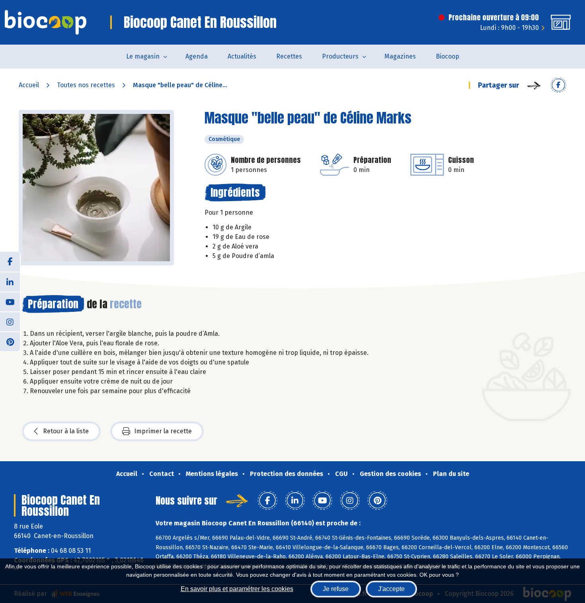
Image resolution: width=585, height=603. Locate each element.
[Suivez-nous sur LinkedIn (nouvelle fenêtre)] (10, 282)
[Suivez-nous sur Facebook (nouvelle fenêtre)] (10, 262)
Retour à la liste (66, 431)
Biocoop (447, 56)
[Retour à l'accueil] (45, 22)
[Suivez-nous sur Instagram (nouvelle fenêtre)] (10, 321)
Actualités (242, 56)
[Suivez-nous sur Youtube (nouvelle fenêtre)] (10, 301)
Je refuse (336, 588)
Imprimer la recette (163, 431)
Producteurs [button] (340, 56)
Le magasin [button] (143, 56)
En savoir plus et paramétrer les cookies (237, 588)
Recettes (289, 56)
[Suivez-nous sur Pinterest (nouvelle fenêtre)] (10, 341)
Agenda (196, 56)
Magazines (400, 56)
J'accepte (391, 588)
